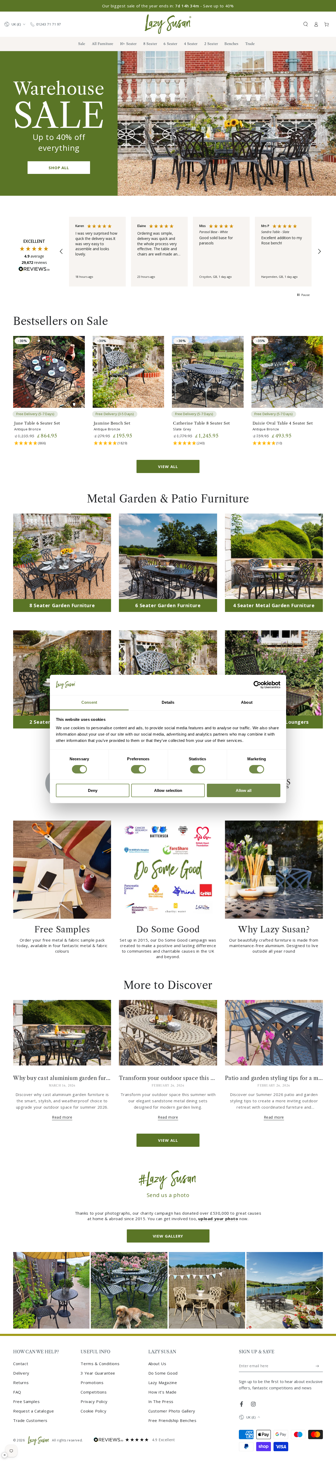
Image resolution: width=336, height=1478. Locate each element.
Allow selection (168, 790)
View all (168, 466)
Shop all (59, 167)
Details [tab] (168, 702)
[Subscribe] (317, 1365)
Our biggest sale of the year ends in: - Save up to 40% (168, 5)
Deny (92, 790)
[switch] (138, 769)
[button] (305, 24)
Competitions (94, 1392)
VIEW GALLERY (168, 1236)
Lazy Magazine (162, 1382)
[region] (190, 252)
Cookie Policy (93, 1411)
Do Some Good (163, 1373)
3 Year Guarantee (98, 1373)
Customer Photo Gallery (171, 1411)
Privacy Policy (94, 1401)
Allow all (243, 790)
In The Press (161, 1401)
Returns (21, 1382)
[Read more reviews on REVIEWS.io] (34, 270)
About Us (157, 1363)
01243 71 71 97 (48, 24)
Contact (20, 1363)
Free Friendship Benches (172, 1420)
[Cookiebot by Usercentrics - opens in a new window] (257, 685)
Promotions (92, 1382)
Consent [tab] (89, 702)
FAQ (17, 1392)
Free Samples (26, 1401)
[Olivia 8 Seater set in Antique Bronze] (284, 1290)
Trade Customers (30, 1420)
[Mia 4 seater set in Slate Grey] (129, 1290)
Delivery (21, 1373)
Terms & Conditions (100, 1363)
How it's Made (162, 1392)
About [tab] (247, 702)
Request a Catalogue (33, 1411)
